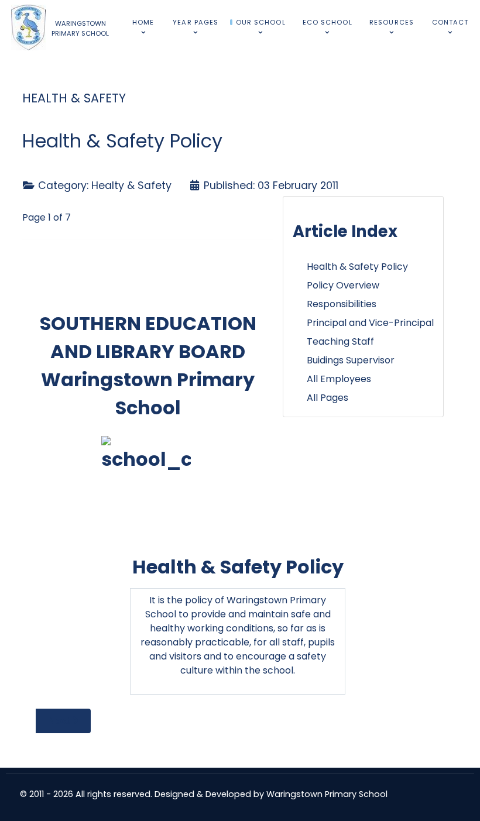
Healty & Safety (131, 185)
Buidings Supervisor (351, 360)
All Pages (327, 397)
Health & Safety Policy (357, 266)
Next (60, 720)
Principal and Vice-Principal (370, 322)
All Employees (339, 379)
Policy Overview (343, 285)
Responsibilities (341, 304)
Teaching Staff (340, 341)
